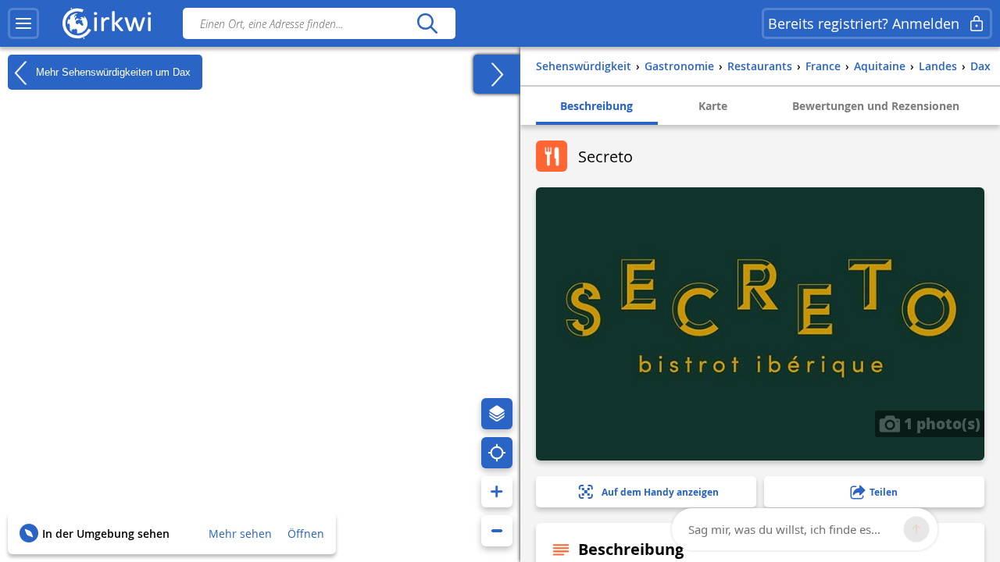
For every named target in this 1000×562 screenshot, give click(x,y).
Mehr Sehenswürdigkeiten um (112, 71)
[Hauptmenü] (23, 23)
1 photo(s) (940, 423)
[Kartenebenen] (496, 413)
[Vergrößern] (496, 491)
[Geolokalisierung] (496, 452)
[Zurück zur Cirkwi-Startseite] (107, 23)
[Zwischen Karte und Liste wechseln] (496, 74)
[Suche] (427, 23)
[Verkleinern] (496, 530)
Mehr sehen (240, 533)
